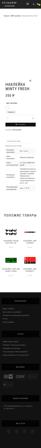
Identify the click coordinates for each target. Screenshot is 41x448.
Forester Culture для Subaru (14, 345)
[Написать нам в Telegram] (16, 431)
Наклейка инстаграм (11, 348)
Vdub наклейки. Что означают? (16, 355)
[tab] (14, 141)
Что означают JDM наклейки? (15, 352)
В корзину (21, 124)
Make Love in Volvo (10, 342)
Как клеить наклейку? (12, 312)
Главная (6, 16)
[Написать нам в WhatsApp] (24, 431)
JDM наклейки (16, 16)
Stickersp (9, 3)
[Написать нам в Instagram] (9, 431)
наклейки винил (9, 6)
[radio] (7, 107)
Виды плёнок (8, 309)
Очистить (11, 112)
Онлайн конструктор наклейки (16, 315)
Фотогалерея (8, 322)
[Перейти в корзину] (38, 4)
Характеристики (14, 141)
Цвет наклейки (11, 103)
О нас (5, 319)
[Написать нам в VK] (32, 431)
